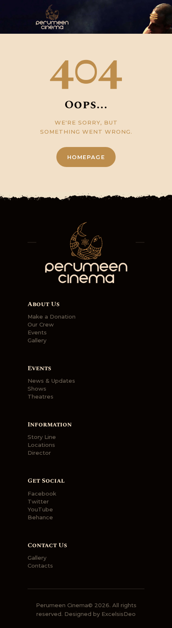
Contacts (40, 565)
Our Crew (41, 324)
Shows (37, 388)
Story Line (42, 437)
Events (37, 332)
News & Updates (51, 380)
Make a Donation (52, 316)
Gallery (37, 340)
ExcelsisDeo (118, 614)
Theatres (40, 396)
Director (39, 452)
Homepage (86, 157)
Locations (41, 444)
